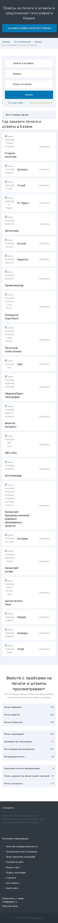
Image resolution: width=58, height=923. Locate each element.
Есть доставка (15, 103)
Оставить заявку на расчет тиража (29, 28)
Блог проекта (12, 883)
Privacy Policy (36, 918)
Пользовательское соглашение (21, 852)
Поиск (29, 95)
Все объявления (22, 42)
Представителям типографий (20, 857)
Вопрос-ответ (13, 867)
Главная (6, 42)
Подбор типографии (16, 873)
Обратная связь (10, 906)
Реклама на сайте (15, 862)
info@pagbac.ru (9, 902)
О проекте (11, 878)
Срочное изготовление (41, 103)
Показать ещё (29, 664)
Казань (38, 42)
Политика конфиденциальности (22, 846)
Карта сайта (12, 888)
